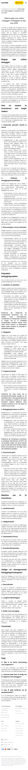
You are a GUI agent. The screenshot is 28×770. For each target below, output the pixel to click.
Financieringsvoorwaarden (21, 708)
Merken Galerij (4, 712)
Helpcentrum (4, 728)
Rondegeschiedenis (5, 717)
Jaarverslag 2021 (18, 728)
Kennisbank (13, 9)
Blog (2, 723)
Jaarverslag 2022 (19, 730)
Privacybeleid (18, 726)
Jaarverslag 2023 (19, 733)
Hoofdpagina (4, 9)
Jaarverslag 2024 (19, 735)
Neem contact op (5, 726)
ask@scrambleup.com (8, 742)
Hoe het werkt (18, 710)
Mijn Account (19, 2)
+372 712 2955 (6, 744)
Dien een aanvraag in (19, 713)
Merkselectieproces (5, 715)
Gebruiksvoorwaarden (20, 723)
